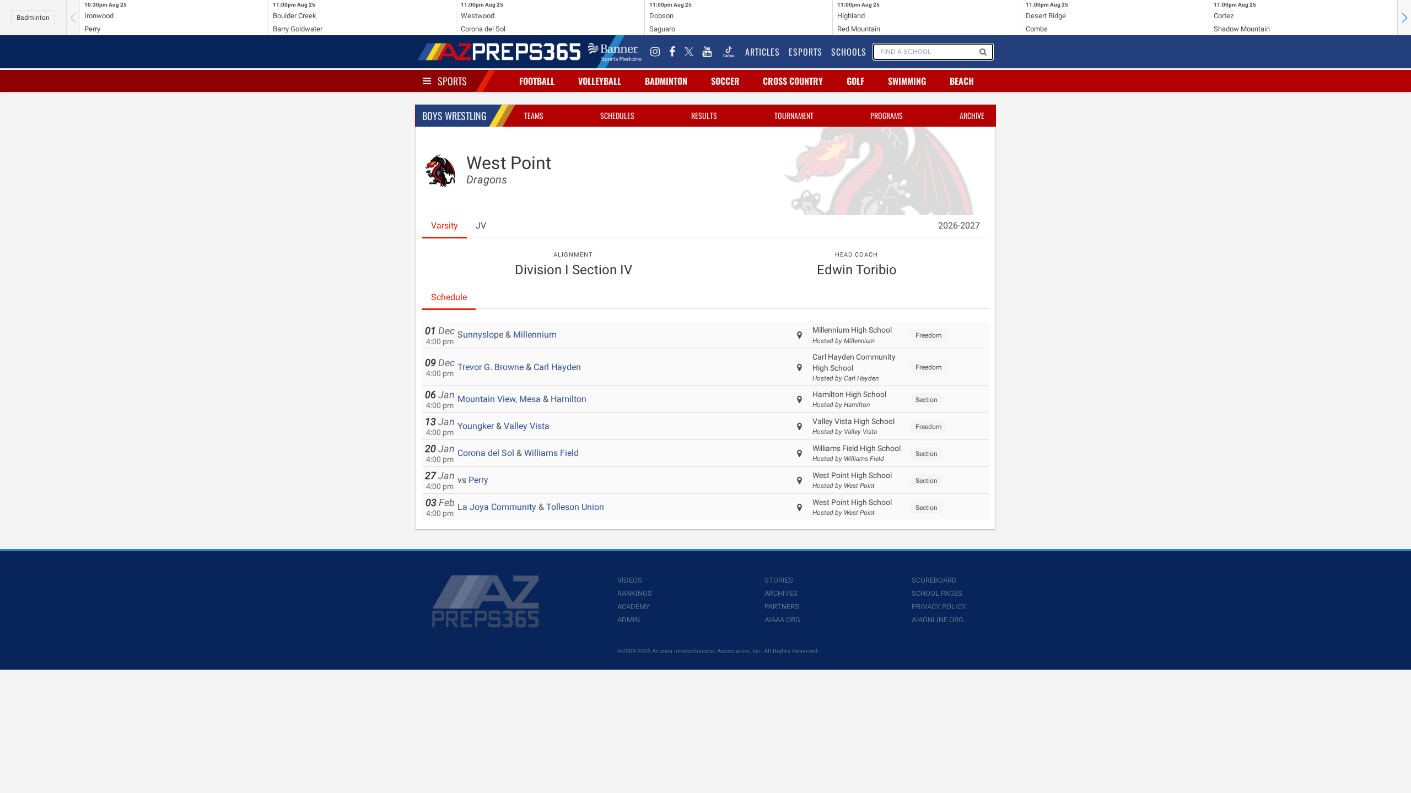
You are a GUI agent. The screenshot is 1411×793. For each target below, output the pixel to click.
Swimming (907, 81)
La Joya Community (496, 507)
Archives (781, 593)
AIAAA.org (782, 620)
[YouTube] (707, 52)
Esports (805, 51)
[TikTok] (729, 52)
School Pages (937, 593)
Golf (855, 81)
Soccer (725, 81)
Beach (962, 81)
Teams (533, 115)
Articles (762, 51)
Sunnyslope (480, 334)
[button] (1404, 17)
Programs (886, 115)
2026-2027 (959, 225)
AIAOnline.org (937, 620)
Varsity (444, 225)
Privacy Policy (939, 606)
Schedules (617, 115)
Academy (633, 606)
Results (704, 115)
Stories (778, 580)
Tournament (794, 115)
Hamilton (568, 399)
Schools (848, 51)
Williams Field (551, 453)
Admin (628, 620)
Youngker (475, 426)
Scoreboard (934, 580)
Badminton (33, 17)
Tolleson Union (575, 507)
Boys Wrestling (454, 115)
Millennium (535, 334)
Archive (972, 115)
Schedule (449, 297)
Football (536, 81)
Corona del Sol (485, 453)
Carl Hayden (557, 367)
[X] (689, 52)
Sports (452, 81)
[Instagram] (655, 52)
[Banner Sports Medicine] (615, 51)
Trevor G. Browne (490, 367)
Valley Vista (527, 426)
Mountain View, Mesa (499, 399)
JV (481, 225)
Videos (629, 580)
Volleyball (599, 81)
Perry (478, 480)
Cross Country (793, 81)
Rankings (634, 593)
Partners (781, 606)
